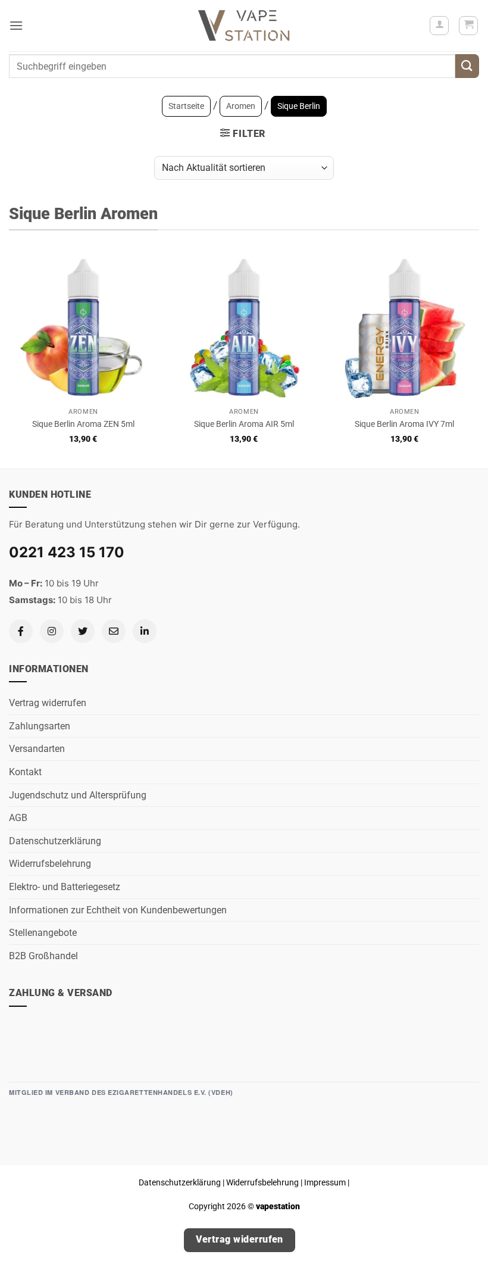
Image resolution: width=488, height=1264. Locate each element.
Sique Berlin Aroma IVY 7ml (404, 424)
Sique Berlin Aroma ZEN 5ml (83, 424)
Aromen (240, 106)
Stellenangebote (43, 932)
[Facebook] (21, 631)
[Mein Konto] (439, 25)
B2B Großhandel (43, 956)
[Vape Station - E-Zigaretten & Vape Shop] (244, 25)
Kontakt (25, 772)
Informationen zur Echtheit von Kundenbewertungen (118, 910)
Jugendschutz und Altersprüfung (77, 795)
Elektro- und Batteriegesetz (64, 886)
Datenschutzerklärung (55, 841)
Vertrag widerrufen (47, 703)
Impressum (325, 1183)
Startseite (186, 106)
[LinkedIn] (145, 631)
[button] (16, 25)
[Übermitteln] (467, 65)
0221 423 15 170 (66, 552)
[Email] (114, 631)
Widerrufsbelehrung (50, 863)
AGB (18, 817)
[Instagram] (52, 631)
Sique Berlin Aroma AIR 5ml (244, 424)
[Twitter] (83, 631)
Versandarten (37, 748)
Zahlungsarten (39, 726)
